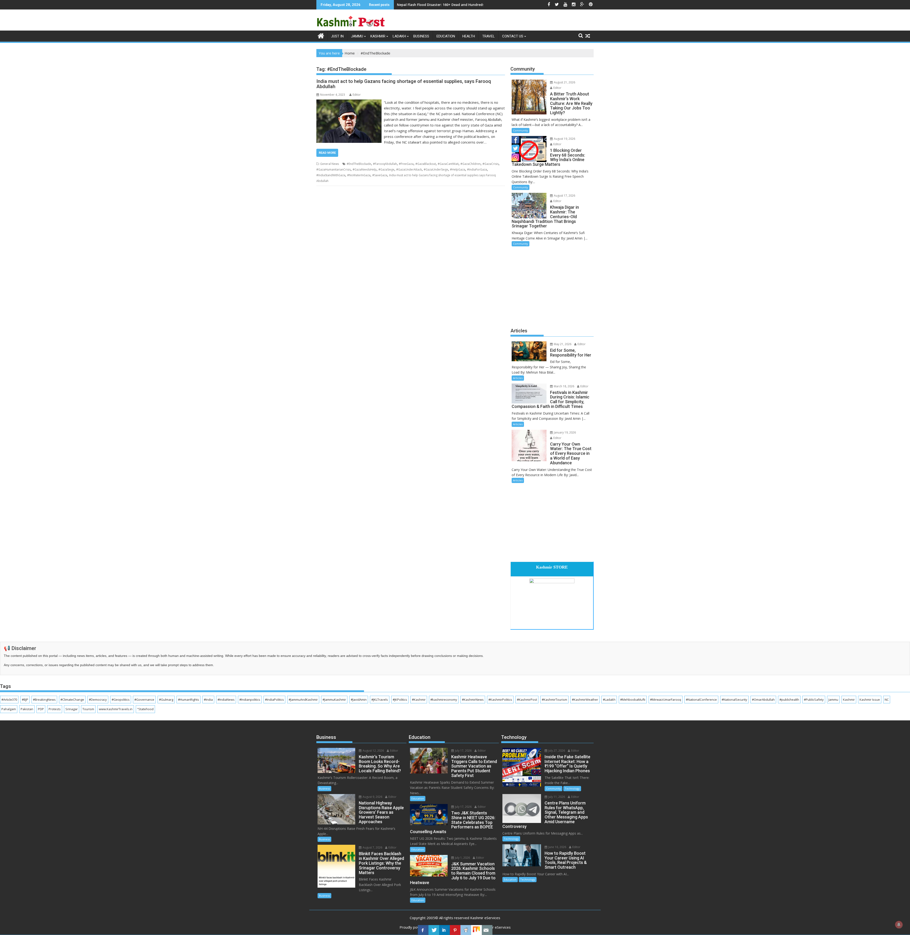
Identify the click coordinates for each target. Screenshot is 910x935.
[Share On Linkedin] (444, 930)
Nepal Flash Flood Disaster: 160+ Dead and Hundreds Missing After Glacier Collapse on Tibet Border (479, 4)
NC (887, 699)
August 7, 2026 (372, 847)
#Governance (144, 699)
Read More (327, 152)
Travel (488, 36)
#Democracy (98, 699)
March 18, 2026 (563, 386)
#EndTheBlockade (359, 164)
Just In (337, 36)
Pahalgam (8, 709)
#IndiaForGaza (477, 169)
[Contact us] (487, 930)
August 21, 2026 (564, 82)
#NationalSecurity (734, 699)
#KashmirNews (473, 699)
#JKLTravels (379, 699)
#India (208, 699)
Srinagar (71, 709)
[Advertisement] (552, 286)
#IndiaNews (226, 699)
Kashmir (377, 36)
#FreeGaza (406, 164)
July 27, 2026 (556, 751)
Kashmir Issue (870, 699)
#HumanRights (188, 699)
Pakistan (27, 709)
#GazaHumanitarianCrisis (333, 169)
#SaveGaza (379, 175)
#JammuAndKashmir (303, 699)
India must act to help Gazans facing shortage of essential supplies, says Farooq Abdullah (403, 83)
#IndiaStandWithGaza (330, 175)
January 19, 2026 (564, 432)
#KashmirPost (527, 699)
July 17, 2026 (463, 751)
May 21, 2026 (562, 344)
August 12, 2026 (373, 751)
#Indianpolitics (249, 699)
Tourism (88, 709)
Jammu (357, 36)
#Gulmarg (166, 699)
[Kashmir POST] (321, 35)
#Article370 (9, 699)
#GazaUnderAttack (409, 169)
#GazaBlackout (425, 164)
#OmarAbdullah (763, 699)
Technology (572, 788)
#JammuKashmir (334, 699)
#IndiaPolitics (274, 699)
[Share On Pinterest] (455, 930)
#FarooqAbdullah (385, 164)
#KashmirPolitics (500, 699)
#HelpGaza (457, 169)
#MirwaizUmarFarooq (665, 699)
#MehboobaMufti (632, 699)
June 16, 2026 (557, 847)
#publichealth (789, 699)
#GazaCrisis (490, 164)
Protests (55, 709)
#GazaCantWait (448, 164)
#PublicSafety (814, 699)
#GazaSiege (386, 169)
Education (446, 36)
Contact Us (512, 36)
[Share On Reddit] (465, 930)
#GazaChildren (470, 164)
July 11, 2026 (556, 797)
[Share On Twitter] (433, 930)
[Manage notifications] (899, 924)
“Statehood (145, 709)
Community (520, 130)
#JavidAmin (359, 699)
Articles (518, 378)
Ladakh (399, 36)
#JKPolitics (400, 699)
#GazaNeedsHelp (365, 169)
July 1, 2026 (462, 858)
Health (468, 36)
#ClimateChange (72, 699)
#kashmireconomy (443, 699)
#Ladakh (609, 699)
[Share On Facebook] (423, 930)
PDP (41, 709)
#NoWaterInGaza (358, 175)
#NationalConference (701, 699)
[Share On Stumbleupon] (476, 930)
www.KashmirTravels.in (115, 709)
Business (421, 36)
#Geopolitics (121, 699)
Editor (357, 95)
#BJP (25, 699)
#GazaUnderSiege (436, 169)
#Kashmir (419, 699)
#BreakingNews (44, 699)
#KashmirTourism (554, 699)
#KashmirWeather (585, 699)
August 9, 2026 (372, 797)
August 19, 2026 (564, 139)
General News (329, 164)
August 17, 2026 (564, 196)
